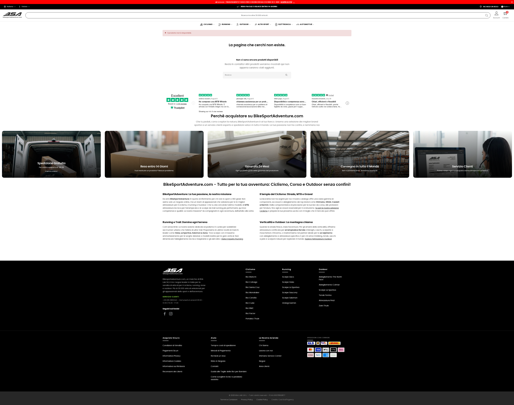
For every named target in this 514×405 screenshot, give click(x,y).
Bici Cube (250, 303)
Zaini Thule (324, 306)
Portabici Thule (252, 319)
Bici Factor (250, 313)
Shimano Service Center (270, 356)
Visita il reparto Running (232, 239)
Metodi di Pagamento (221, 351)
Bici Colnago (251, 282)
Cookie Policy (262, 400)
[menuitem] (207, 24)
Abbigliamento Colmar (329, 285)
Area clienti (264, 366)
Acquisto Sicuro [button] (171, 338)
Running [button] (286, 269)
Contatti (214, 366)
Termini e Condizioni (228, 400)
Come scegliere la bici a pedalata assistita (226, 378)
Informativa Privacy (171, 356)
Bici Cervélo (251, 298)
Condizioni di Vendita (172, 345)
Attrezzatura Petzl (327, 300)
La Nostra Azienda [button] (268, 338)
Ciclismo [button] (250, 269)
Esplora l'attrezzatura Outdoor (318, 239)
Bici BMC (250, 308)
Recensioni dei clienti (172, 372)
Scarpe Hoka (288, 282)
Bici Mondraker (252, 293)
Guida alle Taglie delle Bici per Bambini (228, 372)
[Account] (496, 14)
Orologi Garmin (289, 303)
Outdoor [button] (323, 269)
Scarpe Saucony (289, 293)
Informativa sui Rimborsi (174, 366)
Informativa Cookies (172, 361)
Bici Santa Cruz (252, 287)
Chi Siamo (263, 345)
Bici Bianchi (251, 277)
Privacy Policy (247, 400)
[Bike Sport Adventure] (12, 15)
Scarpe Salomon (289, 298)
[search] (487, 15)
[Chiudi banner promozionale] (512, 2)
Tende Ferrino (325, 295)
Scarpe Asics (288, 277)
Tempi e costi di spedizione (223, 345)
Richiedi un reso (218, 356)
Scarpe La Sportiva (290, 287)
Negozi (262, 361)
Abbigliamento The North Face (330, 278)
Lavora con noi (266, 351)
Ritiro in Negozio (218, 361)
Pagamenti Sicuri (170, 351)
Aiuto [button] (214, 338)
